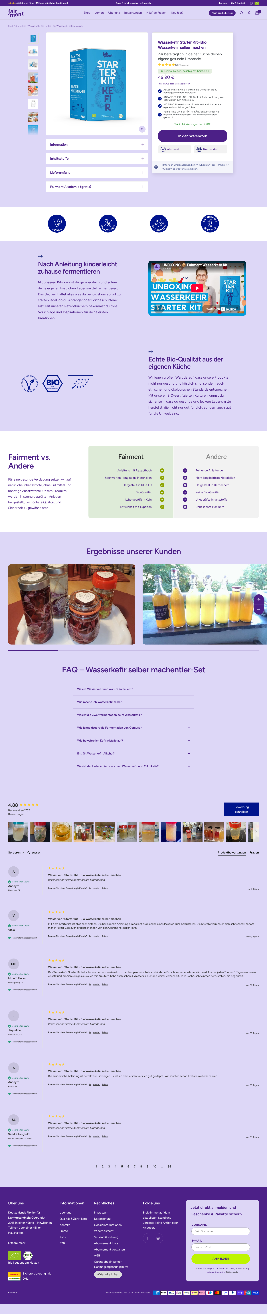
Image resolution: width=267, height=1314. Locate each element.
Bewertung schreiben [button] (241, 809)
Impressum (101, 1212)
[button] (192, 65)
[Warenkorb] (257, 13)
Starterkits (20, 26)
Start (10, 26)
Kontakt (65, 1225)
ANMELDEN (221, 1258)
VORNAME (199, 1224)
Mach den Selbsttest (222, 13)
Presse (64, 1231)
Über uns (222, 3)
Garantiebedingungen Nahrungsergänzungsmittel (111, 1264)
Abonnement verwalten (109, 1249)
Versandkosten (182, 83)
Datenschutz (102, 1218)
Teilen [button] (105, 888)
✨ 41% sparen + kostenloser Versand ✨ (133, 3)
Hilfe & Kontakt (237, 3)
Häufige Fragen (156, 13)
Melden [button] (96, 888)
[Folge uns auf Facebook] (148, 1238)
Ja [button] (90, 888)
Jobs (63, 1237)
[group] (27, 805)
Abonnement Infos (106, 1243)
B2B (62, 1243)
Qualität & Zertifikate (73, 1218)
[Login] (249, 12)
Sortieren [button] (14, 852)
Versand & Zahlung (106, 1237)
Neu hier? (177, 13)
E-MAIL (196, 1240)
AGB (97, 1255)
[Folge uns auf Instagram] (158, 1238)
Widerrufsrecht (104, 1231)
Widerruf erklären (108, 1274)
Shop (87, 13)
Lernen (99, 13)
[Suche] (241, 13)
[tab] (232, 853)
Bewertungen (133, 13)
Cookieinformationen (108, 1225)
